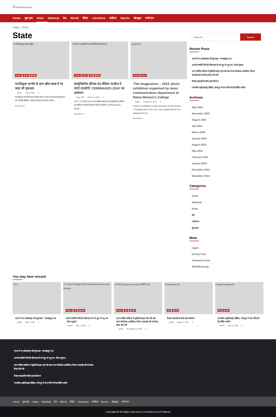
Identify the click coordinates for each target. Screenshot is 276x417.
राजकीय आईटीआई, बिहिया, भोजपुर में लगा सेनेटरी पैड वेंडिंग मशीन (218, 87)
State (40, 18)
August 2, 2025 (183, 322)
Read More (20, 106)
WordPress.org (200, 266)
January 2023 (199, 163)
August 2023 (199, 144)
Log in (195, 247)
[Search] (261, 18)
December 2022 (201, 169)
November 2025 (201, 113)
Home (17, 18)
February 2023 (200, 157)
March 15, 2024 (94, 97)
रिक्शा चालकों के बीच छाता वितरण (205, 81)
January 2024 (199, 138)
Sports (125, 18)
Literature (98, 18)
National (53, 18)
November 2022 (201, 175)
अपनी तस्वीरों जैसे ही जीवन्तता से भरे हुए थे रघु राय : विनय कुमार (218, 64)
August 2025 (199, 119)
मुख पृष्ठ (29, 18)
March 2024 (198, 132)
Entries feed (199, 254)
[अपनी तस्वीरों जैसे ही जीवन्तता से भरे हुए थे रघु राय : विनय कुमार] (87, 298)
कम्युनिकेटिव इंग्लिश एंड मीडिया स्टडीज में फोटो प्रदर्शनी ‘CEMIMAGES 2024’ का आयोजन (99, 88)
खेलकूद (137, 18)
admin (19, 93)
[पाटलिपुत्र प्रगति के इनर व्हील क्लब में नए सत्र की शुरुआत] (41, 60)
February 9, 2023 (150, 102)
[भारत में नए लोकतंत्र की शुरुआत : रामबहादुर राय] (37, 298)
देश (64, 18)
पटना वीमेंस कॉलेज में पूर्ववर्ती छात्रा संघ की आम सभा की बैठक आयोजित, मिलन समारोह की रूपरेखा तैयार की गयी (223, 73)
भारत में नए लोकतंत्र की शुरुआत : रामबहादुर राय (211, 58)
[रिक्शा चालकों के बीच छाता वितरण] (189, 298)
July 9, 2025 (30, 93)
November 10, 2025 (134, 329)
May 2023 (197, 150)
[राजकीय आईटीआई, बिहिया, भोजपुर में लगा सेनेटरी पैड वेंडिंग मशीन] (239, 298)
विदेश (85, 18)
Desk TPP (80, 97)
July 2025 (197, 125)
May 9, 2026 (30, 322)
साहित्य (112, 18)
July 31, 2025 (233, 325)
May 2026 (197, 107)
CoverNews (148, 411)
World (74, 18)
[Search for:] (216, 37)
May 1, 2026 (80, 325)
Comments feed (201, 260)
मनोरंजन (149, 18)
